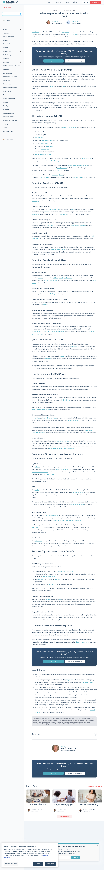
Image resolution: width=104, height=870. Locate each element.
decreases (47, 212)
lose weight (35, 201)
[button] (49, 2)
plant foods (66, 400)
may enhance (51, 225)
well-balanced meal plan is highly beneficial (67, 520)
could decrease (62, 168)
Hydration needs (73, 420)
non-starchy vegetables (65, 571)
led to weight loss (37, 527)
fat (54, 278)
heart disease (45, 143)
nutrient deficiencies (50, 280)
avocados (58, 579)
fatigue (45, 304)
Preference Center (11, 864)
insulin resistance (48, 474)
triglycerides (62, 214)
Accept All (50, 864)
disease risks (36, 635)
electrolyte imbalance (50, 418)
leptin (74, 165)
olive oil (40, 579)
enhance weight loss (77, 504)
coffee (51, 86)
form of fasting (72, 34)
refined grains (36, 409)
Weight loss (39, 137)
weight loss (65, 32)
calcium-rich (52, 584)
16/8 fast (37, 467)
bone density (86, 158)
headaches (60, 331)
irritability (48, 331)
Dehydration (36, 418)
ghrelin (70, 165)
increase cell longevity (57, 249)
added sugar (45, 409)
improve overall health (69, 127)
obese (73, 209)
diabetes (48, 358)
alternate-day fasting (52, 515)
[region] (29, 855)
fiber (56, 278)
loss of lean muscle (38, 334)
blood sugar (45, 149)
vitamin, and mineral (65, 278)
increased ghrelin (57, 175)
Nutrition (57, 10)
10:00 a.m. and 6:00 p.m (63, 469)
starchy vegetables (49, 576)
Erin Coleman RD (57, 23)
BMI (64, 212)
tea (63, 86)
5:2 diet (37, 490)
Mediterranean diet (55, 448)
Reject (38, 864)
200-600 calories (78, 492)
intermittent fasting (52, 161)
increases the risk (37, 331)
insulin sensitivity (47, 140)
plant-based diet (69, 448)
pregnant (63, 356)
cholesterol (35, 214)
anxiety (54, 331)
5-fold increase (77, 177)
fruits (52, 571)
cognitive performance (78, 225)
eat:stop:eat (38, 541)
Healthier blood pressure (43, 154)
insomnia (91, 331)
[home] (11, 2)
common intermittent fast (40, 472)
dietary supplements (82, 642)
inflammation (49, 146)
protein (40, 278)
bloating (52, 294)
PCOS (60, 170)
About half (35, 32)
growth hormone (82, 165)
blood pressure (74, 346)
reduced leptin (44, 177)
